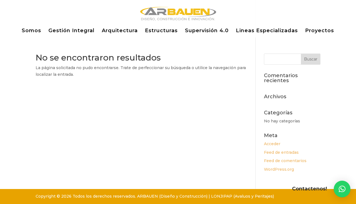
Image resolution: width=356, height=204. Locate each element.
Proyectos (319, 31)
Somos (31, 31)
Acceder (272, 143)
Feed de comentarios (285, 160)
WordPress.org (279, 169)
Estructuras (161, 31)
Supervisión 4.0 (207, 31)
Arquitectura (120, 31)
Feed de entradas (281, 152)
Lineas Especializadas (267, 31)
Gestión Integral (71, 31)
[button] (342, 189)
